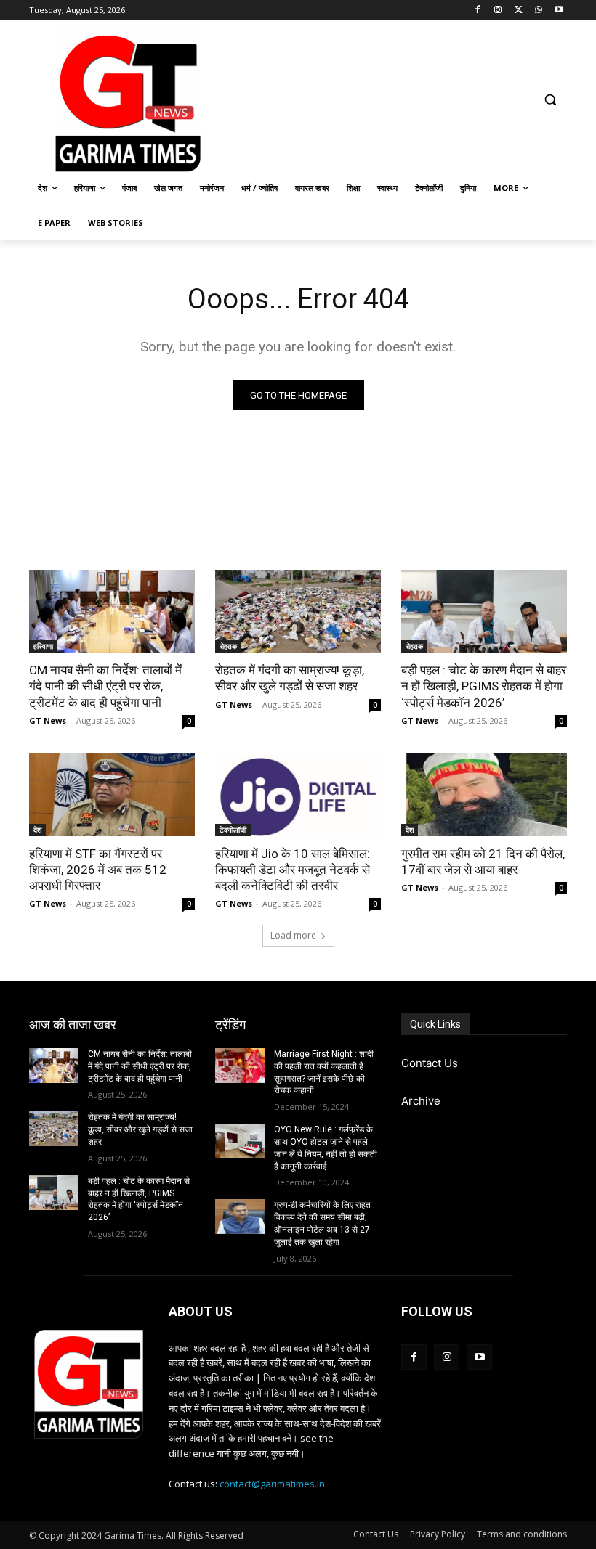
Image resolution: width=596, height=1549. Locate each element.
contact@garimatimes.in (272, 1483)
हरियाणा (43, 646)
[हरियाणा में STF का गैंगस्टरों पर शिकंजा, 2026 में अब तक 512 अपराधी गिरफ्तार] (112, 794)
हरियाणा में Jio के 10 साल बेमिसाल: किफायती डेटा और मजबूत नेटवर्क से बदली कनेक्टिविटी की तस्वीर (292, 869)
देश (37, 830)
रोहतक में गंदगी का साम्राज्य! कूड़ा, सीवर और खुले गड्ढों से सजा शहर (289, 678)
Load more (293, 935)
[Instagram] (498, 10)
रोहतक (228, 646)
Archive (420, 1101)
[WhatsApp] (538, 10)
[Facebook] (478, 10)
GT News (47, 720)
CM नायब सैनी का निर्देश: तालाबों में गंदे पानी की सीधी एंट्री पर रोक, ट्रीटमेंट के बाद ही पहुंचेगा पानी (105, 686)
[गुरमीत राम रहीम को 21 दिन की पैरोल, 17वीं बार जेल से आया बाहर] (484, 794)
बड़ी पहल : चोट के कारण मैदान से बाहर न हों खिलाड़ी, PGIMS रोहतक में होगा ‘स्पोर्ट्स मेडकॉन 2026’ (483, 686)
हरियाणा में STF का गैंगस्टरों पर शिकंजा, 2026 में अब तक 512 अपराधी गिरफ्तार (97, 869)
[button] (550, 100)
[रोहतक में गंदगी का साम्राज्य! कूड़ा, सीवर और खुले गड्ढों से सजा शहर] (298, 611)
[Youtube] (558, 10)
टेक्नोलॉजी (233, 830)
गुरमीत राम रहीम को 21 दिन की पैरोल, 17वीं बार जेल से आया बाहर (483, 861)
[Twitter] (518, 10)
